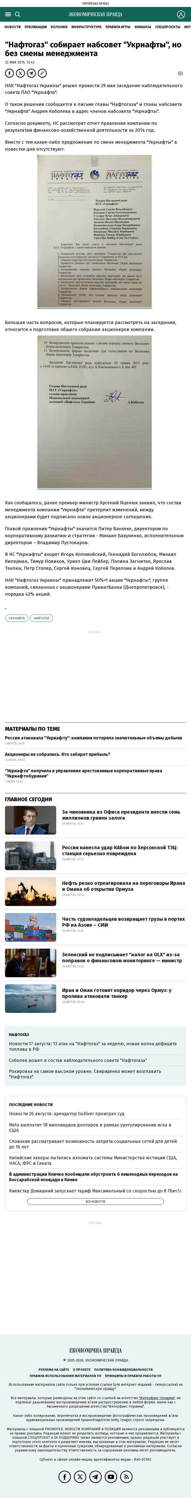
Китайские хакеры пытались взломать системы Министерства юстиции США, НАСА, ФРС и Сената (93, 1160)
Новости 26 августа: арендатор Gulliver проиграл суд (66, 1113)
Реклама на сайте (54, 1369)
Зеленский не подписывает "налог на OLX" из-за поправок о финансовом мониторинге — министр (122, 958)
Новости (12, 27)
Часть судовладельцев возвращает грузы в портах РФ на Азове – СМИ (123, 922)
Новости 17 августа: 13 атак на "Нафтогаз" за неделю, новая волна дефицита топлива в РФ (93, 1046)
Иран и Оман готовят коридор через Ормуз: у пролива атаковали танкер (116, 993)
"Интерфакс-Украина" (157, 1398)
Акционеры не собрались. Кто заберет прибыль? (57, 754)
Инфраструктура (86, 27)
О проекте (82, 1369)
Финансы (142, 27)
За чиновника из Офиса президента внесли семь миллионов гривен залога (121, 815)
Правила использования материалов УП (65, 1376)
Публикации (36, 27)
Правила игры (117, 27)
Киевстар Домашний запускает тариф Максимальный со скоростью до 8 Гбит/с (95, 1191)
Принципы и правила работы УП (133, 1376)
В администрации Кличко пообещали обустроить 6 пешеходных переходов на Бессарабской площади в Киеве (93, 1177)
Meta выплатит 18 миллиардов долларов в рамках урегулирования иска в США (90, 1127)
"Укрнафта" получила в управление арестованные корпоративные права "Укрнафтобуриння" (83, 773)
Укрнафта (17, 618)
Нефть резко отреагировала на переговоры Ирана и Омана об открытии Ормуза (123, 886)
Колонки (59, 27)
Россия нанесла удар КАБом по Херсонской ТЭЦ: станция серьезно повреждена (120, 850)
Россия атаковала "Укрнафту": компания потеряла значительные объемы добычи (93, 738)
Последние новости (31, 1104)
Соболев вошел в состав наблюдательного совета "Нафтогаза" (78, 1060)
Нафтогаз (41, 618)
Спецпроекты (167, 27)
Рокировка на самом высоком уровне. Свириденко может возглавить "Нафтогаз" (85, 1074)
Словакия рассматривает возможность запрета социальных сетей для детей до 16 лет (93, 1144)
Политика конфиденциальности (123, 1369)
